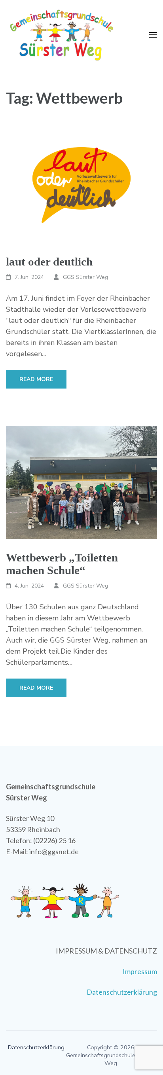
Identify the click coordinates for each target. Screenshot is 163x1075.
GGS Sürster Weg (85, 277)
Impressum (140, 971)
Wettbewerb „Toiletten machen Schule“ (62, 563)
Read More (36, 379)
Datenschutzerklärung (122, 992)
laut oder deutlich (49, 261)
